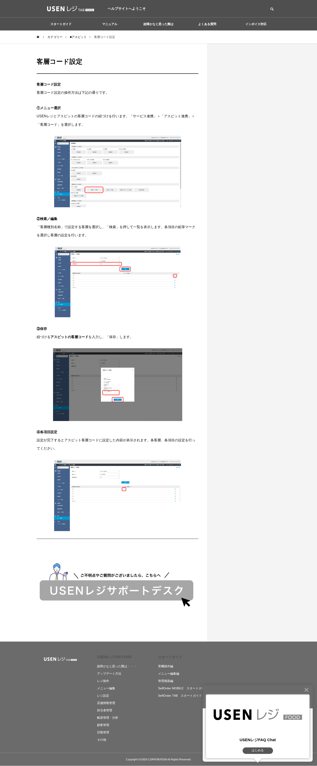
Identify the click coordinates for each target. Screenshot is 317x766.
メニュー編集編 (168, 673)
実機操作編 (165, 666)
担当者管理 (104, 710)
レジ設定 (103, 695)
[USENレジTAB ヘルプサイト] (69, 8)
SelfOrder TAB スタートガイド (180, 695)
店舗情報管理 (106, 703)
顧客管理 (103, 725)
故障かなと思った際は (158, 24)
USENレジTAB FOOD (114, 657)
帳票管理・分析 (107, 717)
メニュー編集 (106, 688)
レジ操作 (103, 681)
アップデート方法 (109, 673)
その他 (101, 739)
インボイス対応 (256, 24)
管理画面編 (165, 681)
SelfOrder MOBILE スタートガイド (183, 688)
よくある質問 (207, 24)
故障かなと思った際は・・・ (116, 666)
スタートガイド (170, 657)
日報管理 (103, 732)
